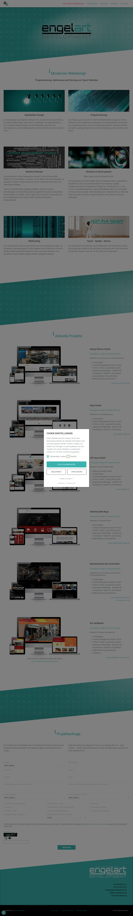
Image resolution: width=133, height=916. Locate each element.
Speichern (76, 472)
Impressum (61, 483)
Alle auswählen (66, 464)
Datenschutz (71, 483)
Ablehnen (56, 472)
